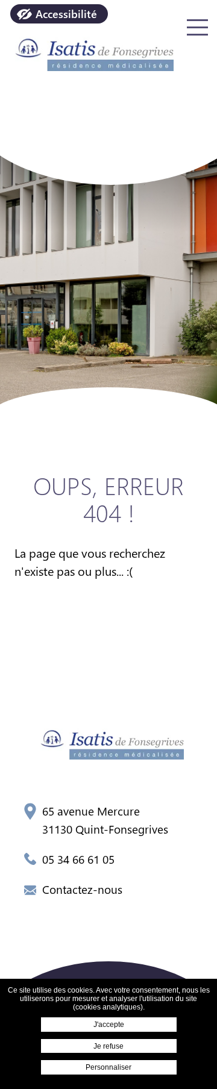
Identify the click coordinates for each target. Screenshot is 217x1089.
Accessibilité (66, 14)
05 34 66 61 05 (78, 859)
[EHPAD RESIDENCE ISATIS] (90, 52)
